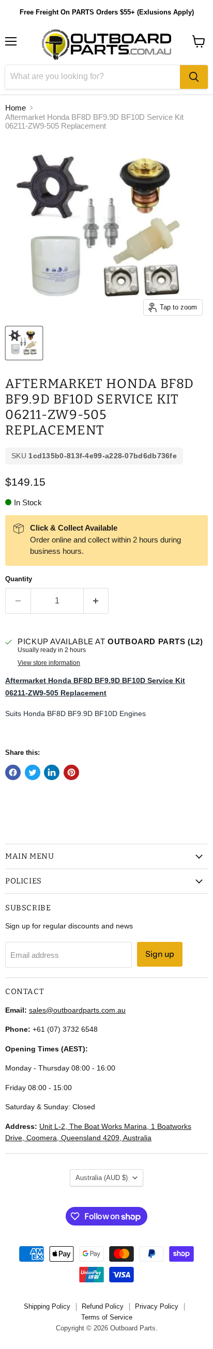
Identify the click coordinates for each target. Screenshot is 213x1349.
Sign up (159, 954)
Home (15, 107)
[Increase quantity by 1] (96, 601)
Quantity (18, 579)
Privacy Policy (156, 1306)
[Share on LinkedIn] (51, 772)
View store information (49, 662)
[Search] (194, 77)
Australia (101, 1178)
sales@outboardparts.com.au (77, 1010)
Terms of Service (106, 1317)
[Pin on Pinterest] (71, 772)
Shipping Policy (47, 1306)
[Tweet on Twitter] (32, 772)
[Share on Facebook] (13, 772)
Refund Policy (103, 1306)
